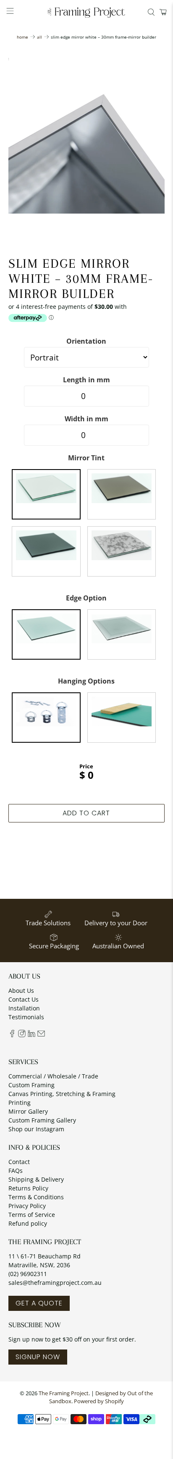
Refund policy (27, 1223)
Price (86, 766)
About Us (21, 990)
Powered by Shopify (99, 1401)
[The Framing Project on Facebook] (12, 1035)
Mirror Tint (86, 458)
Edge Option (86, 598)
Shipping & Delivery (36, 1179)
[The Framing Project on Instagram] (22, 1035)
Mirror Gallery (28, 1111)
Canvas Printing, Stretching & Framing (61, 1094)
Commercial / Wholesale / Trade (53, 1076)
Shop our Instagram (36, 1129)
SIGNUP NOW (38, 1357)
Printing (19, 1103)
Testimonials (26, 1017)
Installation (24, 1008)
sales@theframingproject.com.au (55, 1283)
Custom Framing (31, 1085)
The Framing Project (64, 1393)
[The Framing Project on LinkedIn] (31, 1035)
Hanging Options (86, 681)
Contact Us (23, 999)
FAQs (15, 1171)
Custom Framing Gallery (42, 1120)
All (39, 37)
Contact (19, 1162)
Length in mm (86, 380)
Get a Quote (39, 1303)
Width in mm (86, 419)
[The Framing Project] (86, 12)
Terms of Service (31, 1215)
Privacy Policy (27, 1206)
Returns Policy (28, 1188)
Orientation (86, 341)
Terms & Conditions (36, 1197)
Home (22, 37)
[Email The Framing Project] (41, 1035)
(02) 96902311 (27, 1274)
